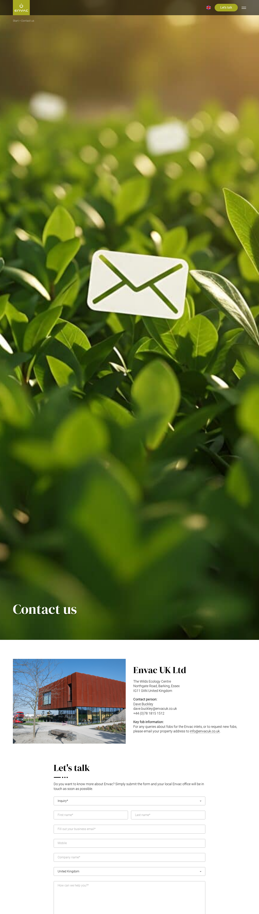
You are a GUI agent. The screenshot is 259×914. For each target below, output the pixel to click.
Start (16, 20)
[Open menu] (244, 7)
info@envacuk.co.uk (205, 731)
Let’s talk (226, 7)
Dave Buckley (143, 704)
